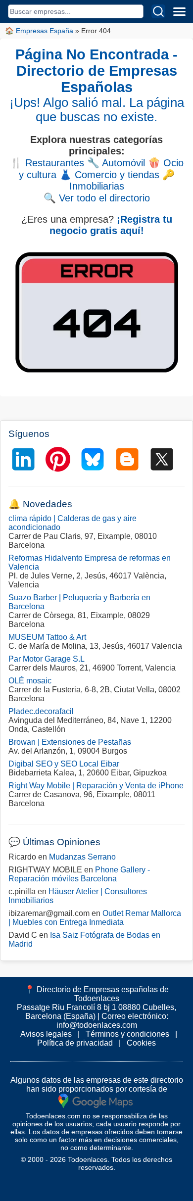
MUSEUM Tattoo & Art (47, 637)
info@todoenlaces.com (96, 1025)
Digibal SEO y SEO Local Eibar (63, 764)
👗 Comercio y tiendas (109, 174)
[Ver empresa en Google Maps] (95, 1100)
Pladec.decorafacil (41, 711)
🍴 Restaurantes (47, 162)
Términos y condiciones (127, 1034)
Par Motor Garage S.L (46, 659)
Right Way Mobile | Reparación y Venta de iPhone (96, 785)
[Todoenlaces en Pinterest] (58, 459)
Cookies (141, 1043)
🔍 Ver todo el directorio (97, 197)
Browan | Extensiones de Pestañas (69, 742)
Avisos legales (46, 1034)
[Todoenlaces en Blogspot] (127, 459)
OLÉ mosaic (29, 680)
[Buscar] (158, 11)
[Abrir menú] (179, 11)
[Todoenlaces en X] (162, 459)
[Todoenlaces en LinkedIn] (23, 459)
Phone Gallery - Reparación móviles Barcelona (79, 874)
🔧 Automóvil (116, 162)
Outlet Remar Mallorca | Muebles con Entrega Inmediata (94, 917)
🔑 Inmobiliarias (122, 180)
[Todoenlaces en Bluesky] (92, 459)
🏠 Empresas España (39, 31)
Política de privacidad (75, 1043)
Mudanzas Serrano (82, 857)
